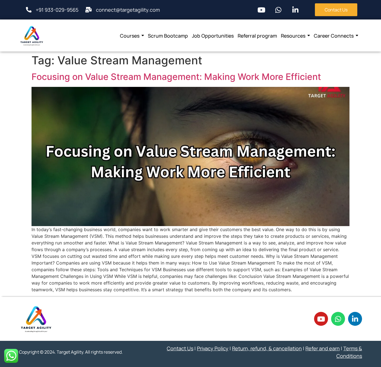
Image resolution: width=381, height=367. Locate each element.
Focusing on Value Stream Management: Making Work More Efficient (176, 76)
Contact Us (180, 348)
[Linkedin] (295, 10)
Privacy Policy (212, 348)
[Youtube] (261, 10)
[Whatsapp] (278, 10)
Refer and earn (322, 348)
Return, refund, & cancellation (267, 348)
